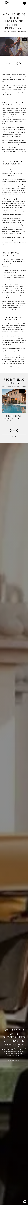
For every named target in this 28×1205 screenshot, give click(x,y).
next (16, 430)
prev (12, 430)
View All (14, 436)
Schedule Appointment (14, 1060)
